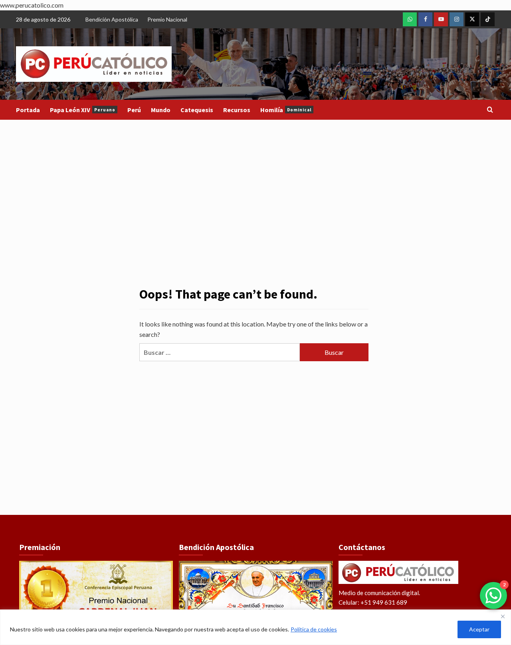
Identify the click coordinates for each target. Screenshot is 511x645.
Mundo (160, 110)
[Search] (490, 110)
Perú (134, 110)
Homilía (285, 110)
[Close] (502, 616)
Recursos (236, 110)
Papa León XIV (82, 110)
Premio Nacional (167, 19)
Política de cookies (314, 629)
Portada (28, 110)
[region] (255, 627)
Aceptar (479, 629)
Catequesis (196, 110)
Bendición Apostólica (111, 19)
